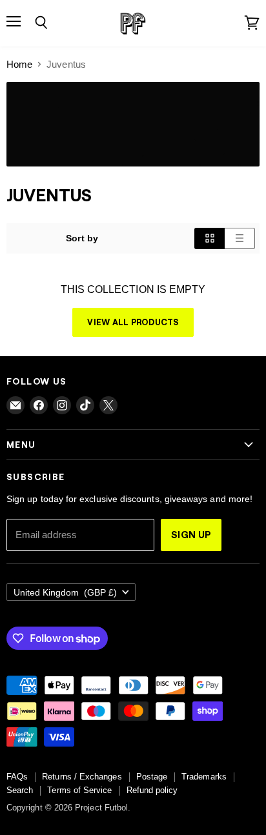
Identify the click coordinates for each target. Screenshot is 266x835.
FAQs (17, 776)
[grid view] (209, 238)
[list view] (240, 238)
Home (19, 64)
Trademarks (204, 776)
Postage (152, 776)
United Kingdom (65, 592)
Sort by (82, 238)
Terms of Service (79, 790)
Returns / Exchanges (81, 776)
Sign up (191, 534)
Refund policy (152, 790)
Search (19, 790)
